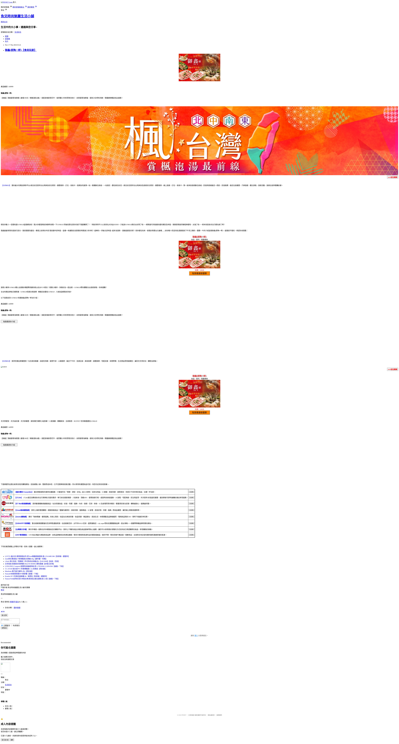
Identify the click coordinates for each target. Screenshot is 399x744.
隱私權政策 (211, 715)
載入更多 (4, 615)
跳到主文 (4, 22)
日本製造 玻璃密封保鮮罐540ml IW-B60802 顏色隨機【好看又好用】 (30, 564)
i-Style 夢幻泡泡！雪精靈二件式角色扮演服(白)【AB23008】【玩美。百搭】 (32, 561)
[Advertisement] (199, 204)
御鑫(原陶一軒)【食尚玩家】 (21, 50)
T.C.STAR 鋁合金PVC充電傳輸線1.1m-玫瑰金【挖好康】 (25, 569)
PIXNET (184, 715)
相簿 (6, 36)
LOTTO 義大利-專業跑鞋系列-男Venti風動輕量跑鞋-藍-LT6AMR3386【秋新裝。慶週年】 (37, 556)
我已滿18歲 (5, 740)
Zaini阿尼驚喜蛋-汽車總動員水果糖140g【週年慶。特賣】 (26, 559)
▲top (3, 611)
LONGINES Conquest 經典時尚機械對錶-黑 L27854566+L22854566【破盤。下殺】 (34, 566)
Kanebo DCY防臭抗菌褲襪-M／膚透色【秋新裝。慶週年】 (26, 576)
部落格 (7, 39)
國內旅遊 (17, 608)
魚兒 (2, 590)
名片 (6, 41)
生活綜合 (18, 32)
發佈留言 (4, 628)
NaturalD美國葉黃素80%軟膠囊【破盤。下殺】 (22, 574)
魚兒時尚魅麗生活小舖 (17, 16)
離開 (12, 740)
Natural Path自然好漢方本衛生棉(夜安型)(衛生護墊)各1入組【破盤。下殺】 (32, 579)
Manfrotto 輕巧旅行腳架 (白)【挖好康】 (19, 571)
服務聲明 (219, 715)
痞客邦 (12, 602)
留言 (17, 602)
